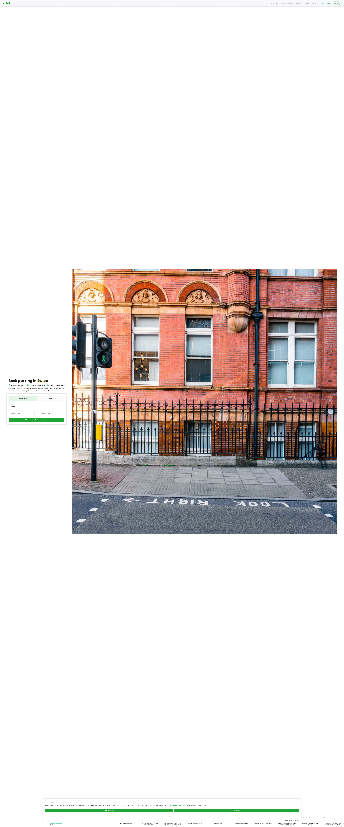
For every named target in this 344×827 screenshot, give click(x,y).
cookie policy (177, 805)
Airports (306, 3)
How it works (274, 3)
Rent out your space (287, 3)
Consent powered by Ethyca (291, 820)
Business (298, 3)
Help (322, 3)
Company (315, 3)
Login (328, 3)
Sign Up (336, 3)
